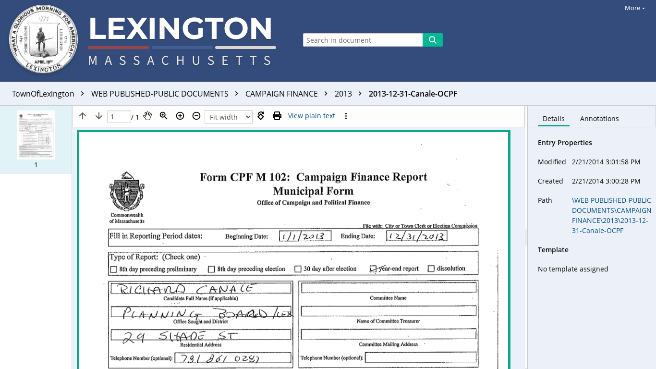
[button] (36, 140)
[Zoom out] (196, 116)
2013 (344, 93)
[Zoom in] (180, 116)
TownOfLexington (44, 93)
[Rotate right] (261, 116)
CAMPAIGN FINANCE (282, 93)
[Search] (433, 40)
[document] (592, 237)
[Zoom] (164, 116)
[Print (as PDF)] (277, 116)
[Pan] (147, 116)
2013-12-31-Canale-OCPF (413, 93)
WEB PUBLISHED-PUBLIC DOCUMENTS (161, 93)
